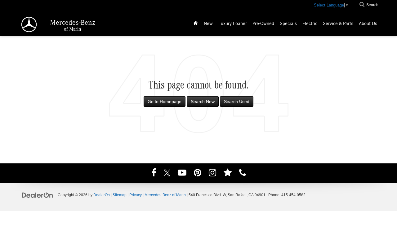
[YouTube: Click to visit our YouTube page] (182, 173)
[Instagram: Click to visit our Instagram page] (212, 173)
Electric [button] (309, 23)
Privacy (135, 195)
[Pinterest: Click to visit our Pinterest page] (197, 173)
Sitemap (120, 195)
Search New (203, 101)
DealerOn (101, 195)
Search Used (236, 101)
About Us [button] (368, 23)
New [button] (208, 23)
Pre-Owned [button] (263, 23)
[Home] (196, 23)
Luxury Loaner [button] (232, 23)
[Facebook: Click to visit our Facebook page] (153, 173)
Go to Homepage (164, 101)
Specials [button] (288, 23)
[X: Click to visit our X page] (167, 173)
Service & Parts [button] (338, 23)
